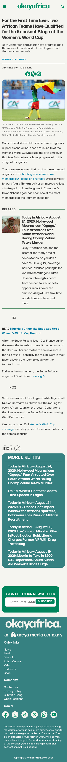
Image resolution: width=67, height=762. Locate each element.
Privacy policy (12, 691)
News (7, 649)
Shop (7, 673)
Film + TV (9, 657)
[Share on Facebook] (27, 74)
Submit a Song (13, 695)
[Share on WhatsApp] (39, 74)
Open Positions (13, 699)
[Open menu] (4, 7)
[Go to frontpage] (33, 6)
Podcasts (10, 669)
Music (7, 653)
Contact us (11, 687)
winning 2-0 (39, 376)
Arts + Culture (13, 661)
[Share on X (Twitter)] (33, 74)
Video (7, 665)
